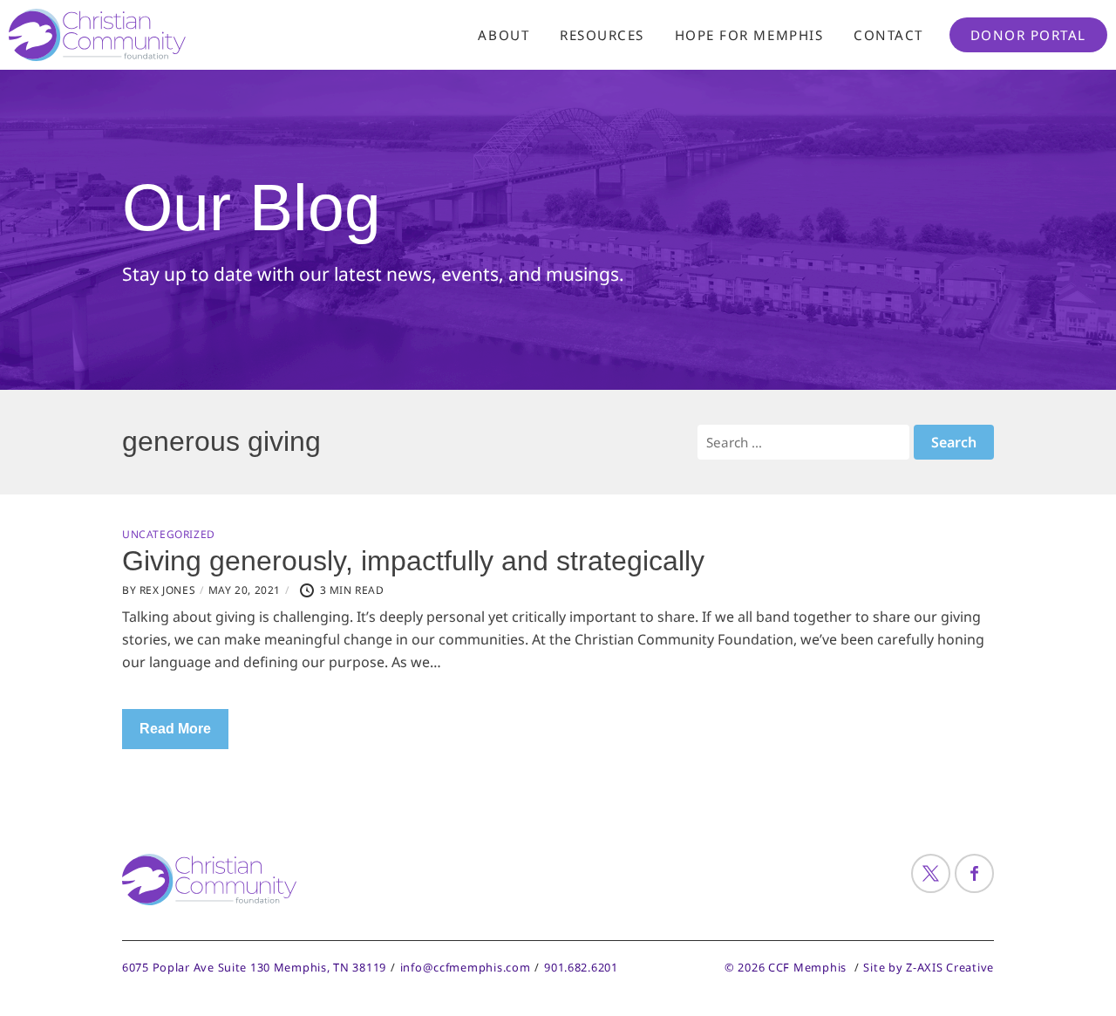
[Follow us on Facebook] (974, 873)
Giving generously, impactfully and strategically (413, 560)
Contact (888, 35)
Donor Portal (1028, 35)
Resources (602, 35)
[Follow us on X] (930, 873)
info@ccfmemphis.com (465, 967)
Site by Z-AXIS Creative (928, 967)
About (503, 35)
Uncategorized (168, 534)
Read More (175, 728)
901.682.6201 (581, 967)
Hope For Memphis (749, 35)
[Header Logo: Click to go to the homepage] (148, 35)
